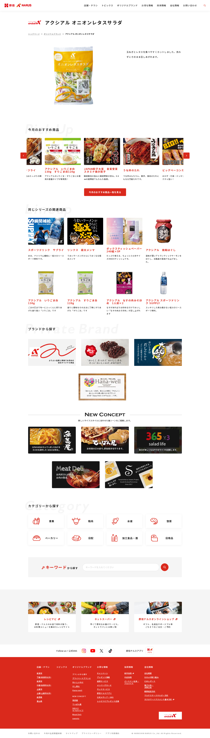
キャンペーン (102, 673)
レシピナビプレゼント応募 (108, 701)
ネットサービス (103, 689)
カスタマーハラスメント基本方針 (158, 699)
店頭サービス (102, 681)
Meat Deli (76, 714)
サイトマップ (72, 733)
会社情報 (174, 5)
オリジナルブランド (127, 5)
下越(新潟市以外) (44, 677)
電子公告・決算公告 (149, 686)
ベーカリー (51, 538)
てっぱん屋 (76, 704)
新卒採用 (128, 673)
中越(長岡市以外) (44, 685)
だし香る (76, 686)
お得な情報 (147, 5)
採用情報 (161, 5)
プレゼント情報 (103, 677)
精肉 (90, 521)
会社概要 (148, 673)
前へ (22, 155)
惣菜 (169, 521)
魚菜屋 (75, 700)
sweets (75, 718)
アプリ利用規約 (112, 733)
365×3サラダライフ (77, 709)
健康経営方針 (149, 691)
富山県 (39, 701)
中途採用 (128, 677)
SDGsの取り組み (151, 677)
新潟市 (39, 673)
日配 (90, 538)
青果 (51, 521)
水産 (130, 521)
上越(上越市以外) (44, 693)
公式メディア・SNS (105, 697)
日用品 (169, 538)
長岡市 (39, 681)
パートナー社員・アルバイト (131, 682)
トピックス (107, 5)
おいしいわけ (77, 682)
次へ (185, 155)
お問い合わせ (190, 5)
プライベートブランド (81, 678)
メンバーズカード (104, 685)
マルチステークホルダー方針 (156, 695)
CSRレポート (149, 681)
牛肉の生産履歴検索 (53, 733)
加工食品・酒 (130, 538)
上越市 (39, 689)
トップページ (34, 34)
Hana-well (77, 690)
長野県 (39, 697)
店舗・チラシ (91, 5)
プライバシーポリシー (92, 733)
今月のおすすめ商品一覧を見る (105, 192)
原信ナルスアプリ (104, 693)
